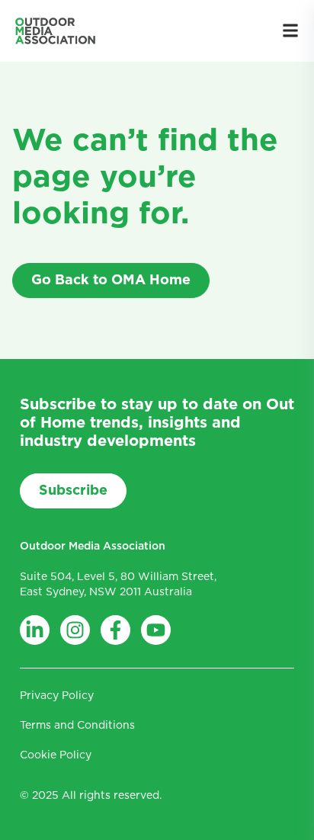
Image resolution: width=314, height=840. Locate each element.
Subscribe (73, 491)
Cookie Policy (55, 755)
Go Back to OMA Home (111, 280)
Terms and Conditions (77, 725)
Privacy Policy (57, 696)
